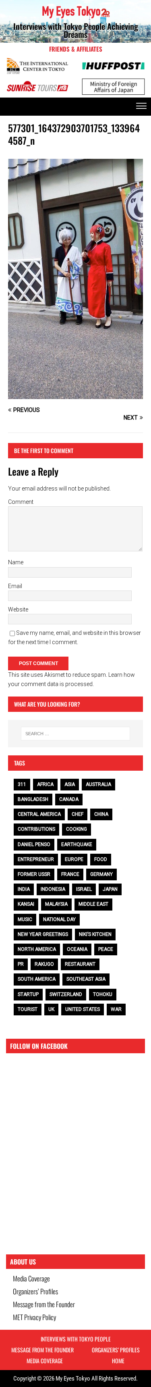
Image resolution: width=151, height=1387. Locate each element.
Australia (98, 784)
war (116, 1009)
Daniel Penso (34, 844)
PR (21, 964)
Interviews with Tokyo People (76, 1339)
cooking (76, 829)
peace (105, 949)
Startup (28, 994)
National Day (59, 919)
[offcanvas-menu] (141, 106)
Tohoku (102, 994)
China (101, 814)
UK (51, 1009)
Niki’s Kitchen (95, 934)
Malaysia (56, 904)
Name (15, 562)
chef (77, 814)
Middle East (93, 904)
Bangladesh (33, 799)
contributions (36, 829)
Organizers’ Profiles (35, 1291)
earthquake (76, 844)
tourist (27, 1009)
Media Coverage (31, 1278)
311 (22, 784)
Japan (110, 889)
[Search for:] (76, 733)
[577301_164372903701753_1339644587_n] (75, 394)
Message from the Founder (44, 1304)
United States (82, 1009)
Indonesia (53, 889)
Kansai (26, 904)
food (100, 859)
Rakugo (44, 964)
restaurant (80, 964)
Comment (20, 502)
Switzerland (66, 994)
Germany (101, 874)
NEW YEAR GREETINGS (43, 934)
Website (18, 609)
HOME (118, 1360)
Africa (45, 784)
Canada (69, 799)
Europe (74, 859)
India (24, 889)
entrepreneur (36, 859)
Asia (69, 784)
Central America (39, 814)
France (70, 874)
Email (15, 586)
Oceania (77, 949)
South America (37, 979)
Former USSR (34, 874)
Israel (84, 889)
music (25, 919)
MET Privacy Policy (34, 1317)
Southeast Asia (85, 979)
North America (37, 949)
